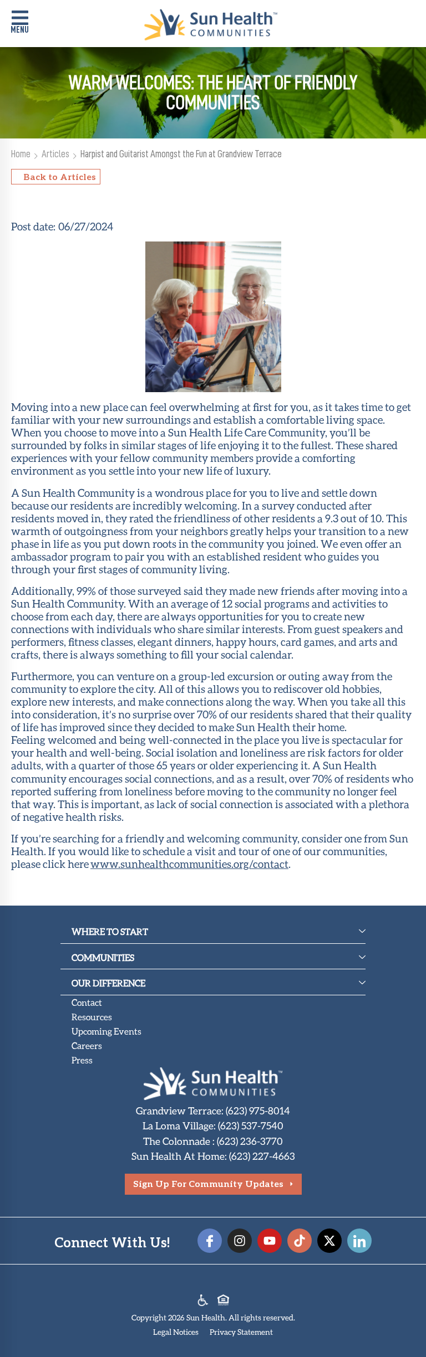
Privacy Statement (241, 1332)
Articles (55, 153)
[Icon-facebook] (209, 1241)
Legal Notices (176, 1332)
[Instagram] (239, 1241)
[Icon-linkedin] (359, 1241)
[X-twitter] (329, 1241)
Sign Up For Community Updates (208, 1183)
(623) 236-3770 (250, 1141)
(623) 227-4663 (262, 1156)
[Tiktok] (299, 1241)
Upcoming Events (106, 1031)
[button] (20, 23)
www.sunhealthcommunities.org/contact (189, 863)
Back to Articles (59, 176)
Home (21, 153)
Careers (87, 1045)
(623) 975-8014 (258, 1110)
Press (82, 1060)
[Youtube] (269, 1241)
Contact (87, 1002)
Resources (92, 1016)
